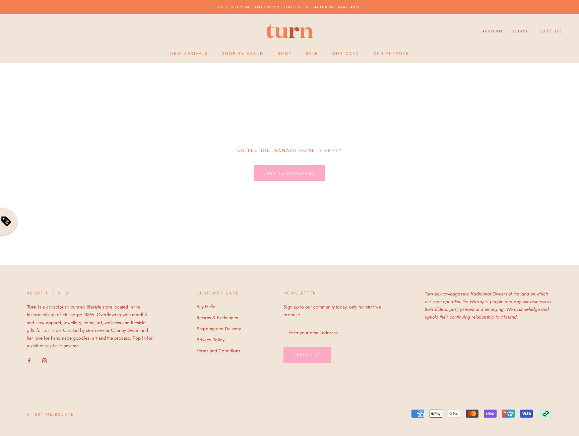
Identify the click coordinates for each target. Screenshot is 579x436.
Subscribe (307, 355)
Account (492, 31)
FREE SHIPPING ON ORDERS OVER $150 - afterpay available (289, 7)
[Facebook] (29, 360)
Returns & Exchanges (217, 317)
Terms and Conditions (218, 350)
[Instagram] (44, 360)
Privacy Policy (210, 339)
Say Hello (206, 306)
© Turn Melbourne (50, 414)
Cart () (551, 31)
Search (520, 31)
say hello (53, 345)
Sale (312, 54)
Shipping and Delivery (219, 328)
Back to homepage (289, 173)
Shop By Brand (243, 54)
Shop (285, 54)
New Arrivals (189, 54)
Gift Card (345, 54)
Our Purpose (391, 54)
